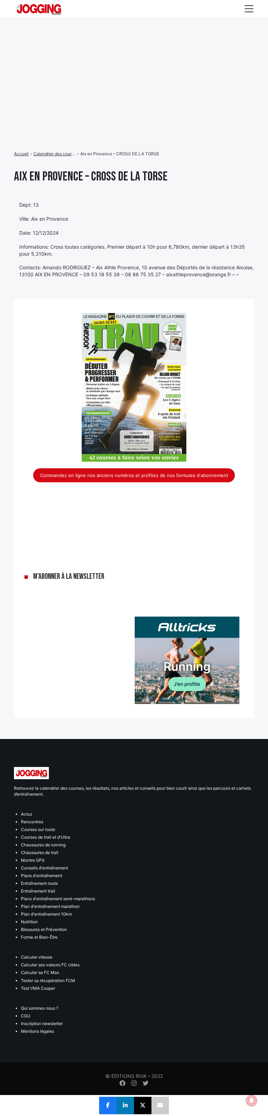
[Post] (142, 1105)
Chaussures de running (43, 844)
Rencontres (32, 821)
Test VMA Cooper (38, 988)
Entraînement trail (38, 891)
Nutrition (29, 921)
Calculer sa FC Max (40, 972)
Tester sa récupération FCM (48, 980)
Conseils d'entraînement (44, 867)
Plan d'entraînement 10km (46, 914)
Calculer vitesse (36, 957)
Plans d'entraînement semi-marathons (58, 898)
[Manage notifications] (251, 1100)
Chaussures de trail (39, 852)
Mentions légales (37, 1031)
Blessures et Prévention (44, 929)
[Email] (160, 1105)
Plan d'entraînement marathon (50, 906)
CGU (25, 1015)
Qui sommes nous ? (39, 1008)
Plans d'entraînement (41, 875)
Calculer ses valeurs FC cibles (50, 964)
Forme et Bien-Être (39, 937)
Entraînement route (39, 883)
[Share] (108, 1105)
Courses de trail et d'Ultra (45, 837)
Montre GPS (33, 860)
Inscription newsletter (42, 1023)
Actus (26, 814)
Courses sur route (38, 829)
